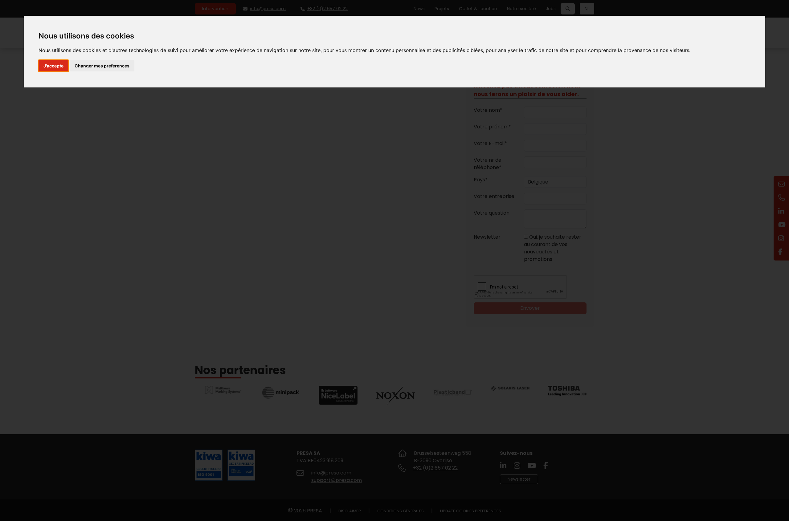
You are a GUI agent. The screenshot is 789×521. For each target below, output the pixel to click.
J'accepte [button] (53, 65)
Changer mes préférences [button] (102, 65)
